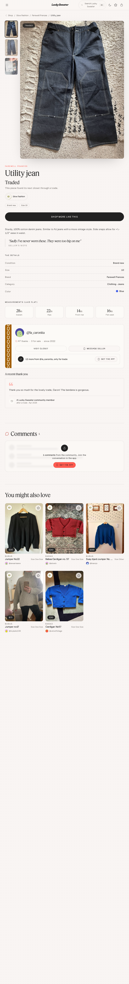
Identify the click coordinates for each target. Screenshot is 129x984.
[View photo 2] (11, 47)
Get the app (108, 359)
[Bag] (121, 5)
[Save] (38, 508)
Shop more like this (64, 216)
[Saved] (115, 5)
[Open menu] (7, 5)
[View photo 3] (11, 66)
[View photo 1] (11, 29)
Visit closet (41, 348)
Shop (10, 15)
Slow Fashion (22, 15)
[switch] (109, 5)
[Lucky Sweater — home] (60, 5)
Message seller (96, 348)
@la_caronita (36, 333)
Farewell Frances (39, 15)
